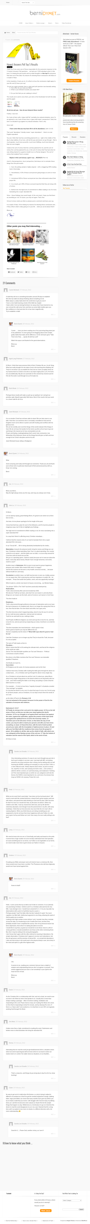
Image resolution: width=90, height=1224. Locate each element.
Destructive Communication (73, 148)
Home (8, 32)
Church (84, 144)
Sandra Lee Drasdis (20, 751)
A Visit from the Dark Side (74, 164)
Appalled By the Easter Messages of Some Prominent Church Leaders (76, 172)
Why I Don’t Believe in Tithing (75, 157)
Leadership (70, 151)
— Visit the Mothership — (11, 1220)
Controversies (70, 146)
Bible (13, 32)
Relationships (79, 151)
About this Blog (82, 165)
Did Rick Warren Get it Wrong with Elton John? (75, 142)
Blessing (81, 158)
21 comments (15, 40)
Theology (73, 153)
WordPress (84, 1220)
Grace (82, 148)
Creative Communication (80, 146)
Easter (82, 178)
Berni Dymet (18, 324)
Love (74, 151)
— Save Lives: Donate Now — (29, 1220)
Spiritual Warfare (71, 167)
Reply (52, 314)
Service (82, 160)
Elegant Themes (71, 1220)
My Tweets (66, 188)
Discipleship (77, 160)
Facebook (8, 1193)
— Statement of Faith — (47, 1220)
